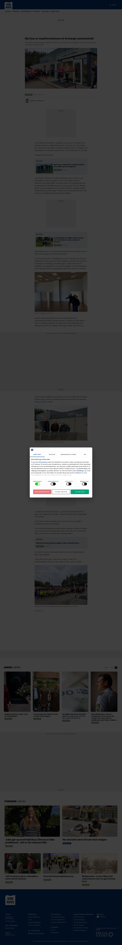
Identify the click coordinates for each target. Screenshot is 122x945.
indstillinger (80, 471)
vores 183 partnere (40, 462)
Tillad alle (80, 492)
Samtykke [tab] (37, 454)
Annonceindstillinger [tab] (68, 454)
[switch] (53, 484)
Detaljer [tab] (52, 454)
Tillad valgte (61, 492)
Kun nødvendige (42, 492)
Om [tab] (85, 454)
